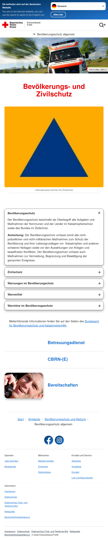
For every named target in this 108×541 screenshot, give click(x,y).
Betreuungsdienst (66, 342)
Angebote (76, 466)
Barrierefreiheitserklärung (17, 517)
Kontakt (75, 472)
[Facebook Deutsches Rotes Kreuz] (48, 440)
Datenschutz (10, 497)
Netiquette (9, 511)
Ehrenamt (43, 466)
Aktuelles (76, 461)
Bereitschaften (63, 385)
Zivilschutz (15, 272)
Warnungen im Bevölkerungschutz (31, 283)
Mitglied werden (46, 461)
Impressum (9, 491)
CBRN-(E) (58, 359)
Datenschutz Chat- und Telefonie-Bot (15, 504)
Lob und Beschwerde (82, 477)
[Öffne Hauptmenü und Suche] (102, 25)
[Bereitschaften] (23, 385)
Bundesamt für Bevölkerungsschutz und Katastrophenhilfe (54, 323)
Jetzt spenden (11, 461)
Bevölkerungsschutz (21, 213)
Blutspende (10, 466)
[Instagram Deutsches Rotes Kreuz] (59, 440)
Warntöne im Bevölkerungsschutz (30, 305)
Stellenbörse (44, 472)
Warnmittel (15, 294)
